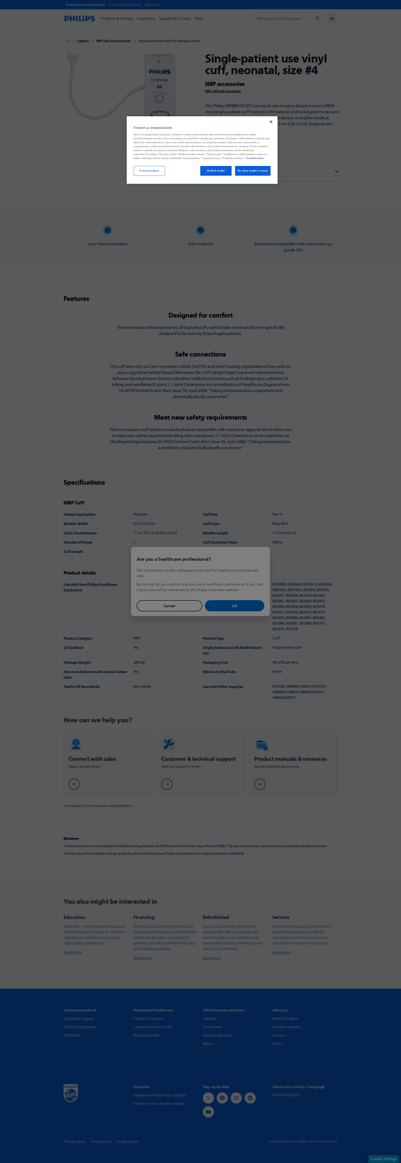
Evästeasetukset (149, 170)
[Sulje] (271, 122)
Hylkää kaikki (216, 170)
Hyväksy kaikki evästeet (253, 170)
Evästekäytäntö (255, 158)
